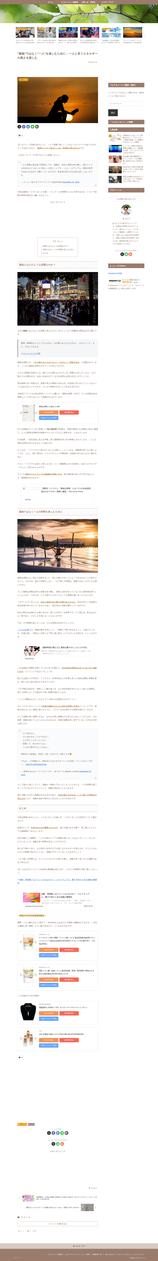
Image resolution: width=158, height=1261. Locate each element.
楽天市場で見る (69, 412)
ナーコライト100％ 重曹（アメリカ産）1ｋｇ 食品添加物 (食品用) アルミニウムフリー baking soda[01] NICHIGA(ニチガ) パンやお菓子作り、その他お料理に (67, 941)
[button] (37, 127)
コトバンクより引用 (31, 353)
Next (145, 36)
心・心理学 (23, 1124)
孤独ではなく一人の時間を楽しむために (58, 249)
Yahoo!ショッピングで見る (49, 417)
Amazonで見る (48, 412)
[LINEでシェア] (32, 127)
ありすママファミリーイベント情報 (77, 1254)
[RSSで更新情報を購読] (62, 1144)
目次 (55, 241)
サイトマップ (139, 1254)
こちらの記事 (23, 630)
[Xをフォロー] (53, 1144)
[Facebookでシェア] (24, 127)
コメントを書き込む (57, 1224)
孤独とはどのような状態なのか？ (56, 246)
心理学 (32, 1124)
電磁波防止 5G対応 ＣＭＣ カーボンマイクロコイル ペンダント (63, 1007)
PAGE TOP (80, 1246)
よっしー (126, 218)
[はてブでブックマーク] (28, 127)
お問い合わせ (109, 1254)
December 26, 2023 (70, 182)
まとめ (45, 253)
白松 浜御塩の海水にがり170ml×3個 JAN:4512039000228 (61, 1034)
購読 (113, 113)
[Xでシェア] (19, 127)
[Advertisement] (57, 68)
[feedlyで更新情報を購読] (58, 1144)
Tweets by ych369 (115, 273)
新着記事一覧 (97, 1254)
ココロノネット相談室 (54, 1254)
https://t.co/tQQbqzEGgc (36, 764)
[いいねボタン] (19, 135)
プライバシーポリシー (124, 1254)
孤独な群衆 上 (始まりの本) (49, 406)
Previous (13, 36)
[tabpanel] (25, 35)
